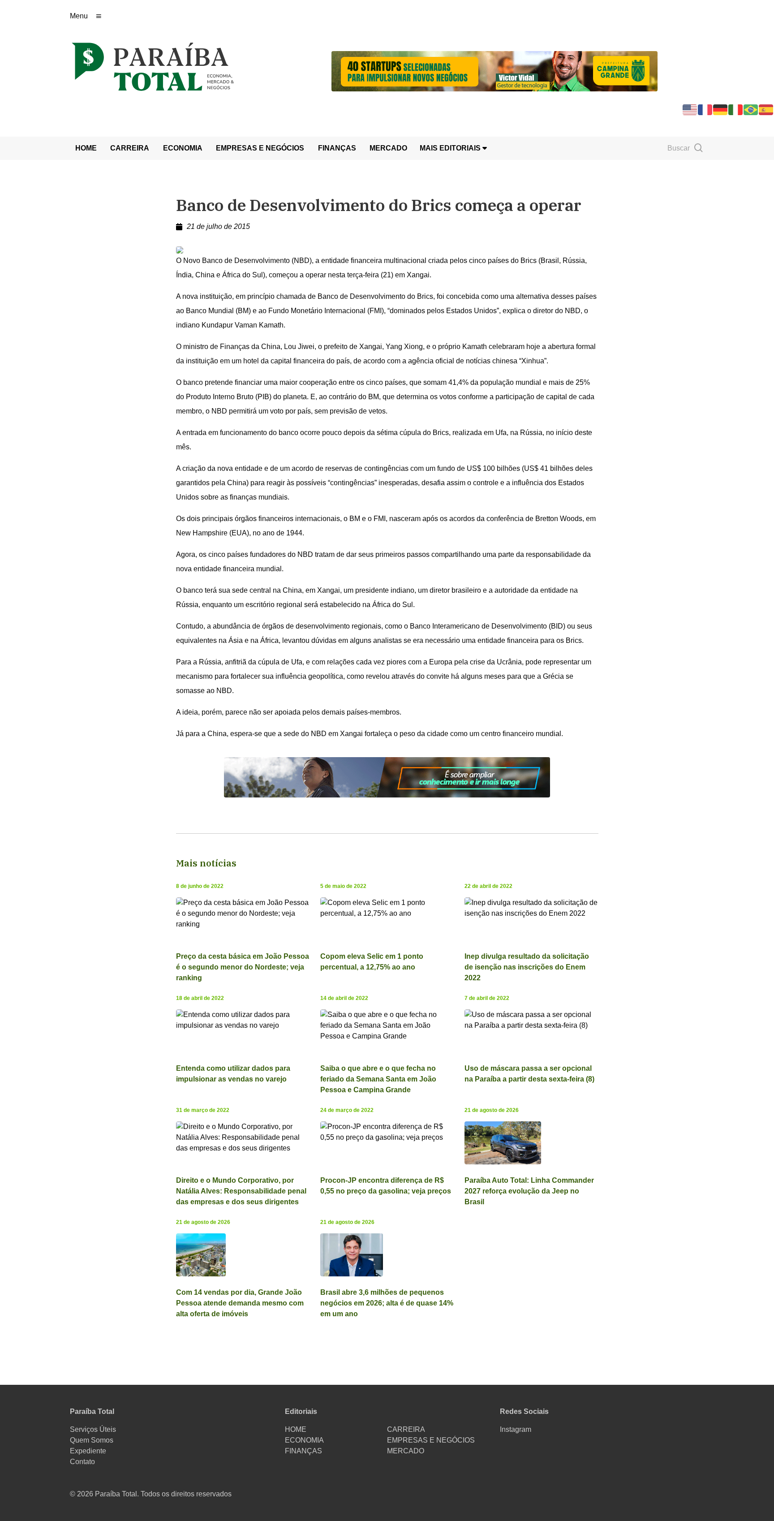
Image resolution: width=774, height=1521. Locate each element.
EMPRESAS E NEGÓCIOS (260, 148)
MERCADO (388, 148)
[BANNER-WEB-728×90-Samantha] (387, 776)
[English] (690, 109)
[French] (705, 109)
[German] (720, 109)
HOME (86, 148)
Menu (79, 16)
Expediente (88, 1451)
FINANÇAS (337, 148)
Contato (82, 1461)
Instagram (515, 1429)
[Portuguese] (751, 109)
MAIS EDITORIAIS (451, 148)
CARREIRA (129, 148)
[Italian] (736, 109)
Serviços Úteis (93, 1429)
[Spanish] (766, 109)
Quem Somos (91, 1440)
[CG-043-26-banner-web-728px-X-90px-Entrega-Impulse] (494, 70)
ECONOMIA (182, 148)
